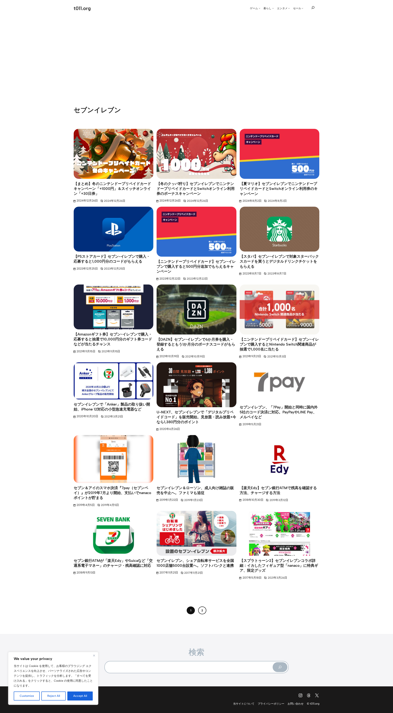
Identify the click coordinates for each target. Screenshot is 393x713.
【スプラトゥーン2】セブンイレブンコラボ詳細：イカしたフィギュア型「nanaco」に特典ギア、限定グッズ (279, 565)
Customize (27, 696)
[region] (53, 678)
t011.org (82, 8)
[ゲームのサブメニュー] (259, 8)
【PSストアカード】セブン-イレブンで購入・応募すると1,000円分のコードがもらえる (112, 259)
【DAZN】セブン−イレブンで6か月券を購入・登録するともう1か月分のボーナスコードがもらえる (196, 344)
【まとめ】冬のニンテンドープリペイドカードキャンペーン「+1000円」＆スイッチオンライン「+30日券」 (112, 188)
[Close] (93, 655)
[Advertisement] (196, 55)
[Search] (280, 667)
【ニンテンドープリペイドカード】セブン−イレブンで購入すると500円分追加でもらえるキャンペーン (196, 266)
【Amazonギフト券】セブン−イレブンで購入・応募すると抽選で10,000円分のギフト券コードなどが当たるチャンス (113, 339)
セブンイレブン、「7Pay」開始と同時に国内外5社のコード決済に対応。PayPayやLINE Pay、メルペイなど (279, 412)
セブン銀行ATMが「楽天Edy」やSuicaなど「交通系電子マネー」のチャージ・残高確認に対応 (113, 563)
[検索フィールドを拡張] (313, 8)
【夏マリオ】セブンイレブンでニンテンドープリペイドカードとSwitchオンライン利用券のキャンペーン (279, 188)
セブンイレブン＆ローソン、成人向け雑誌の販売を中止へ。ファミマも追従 (195, 490)
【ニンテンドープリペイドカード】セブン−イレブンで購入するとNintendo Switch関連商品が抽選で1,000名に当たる (279, 344)
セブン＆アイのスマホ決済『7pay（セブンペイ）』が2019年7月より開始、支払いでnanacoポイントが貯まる (112, 493)
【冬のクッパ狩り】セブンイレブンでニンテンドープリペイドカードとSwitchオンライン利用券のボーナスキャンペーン (196, 188)
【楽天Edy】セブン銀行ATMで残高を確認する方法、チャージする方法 (278, 490)
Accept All (80, 696)
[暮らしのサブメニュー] (273, 8)
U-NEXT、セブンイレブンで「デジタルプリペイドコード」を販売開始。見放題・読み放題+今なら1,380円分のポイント (196, 417)
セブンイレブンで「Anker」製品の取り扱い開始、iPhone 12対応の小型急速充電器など (112, 406)
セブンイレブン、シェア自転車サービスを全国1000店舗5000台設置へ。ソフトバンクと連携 (195, 563)
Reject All (53, 696)
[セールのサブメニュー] (302, 8)
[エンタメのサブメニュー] (289, 8)
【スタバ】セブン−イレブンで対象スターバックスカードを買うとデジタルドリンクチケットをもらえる (279, 261)
